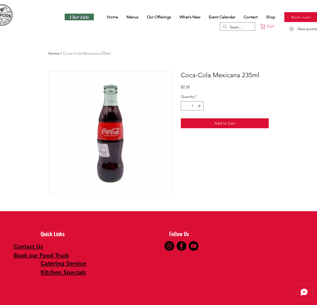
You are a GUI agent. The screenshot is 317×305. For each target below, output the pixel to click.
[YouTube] (193, 246)
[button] (271, 26)
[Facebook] (181, 246)
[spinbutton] (192, 106)
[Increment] (200, 106)
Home (53, 53)
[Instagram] (169, 246)
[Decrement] (185, 106)
